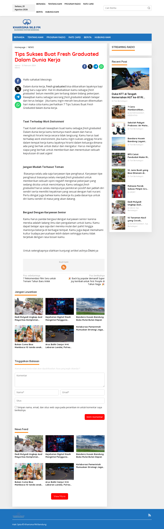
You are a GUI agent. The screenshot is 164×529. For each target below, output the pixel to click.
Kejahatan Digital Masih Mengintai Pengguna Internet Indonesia (58, 318)
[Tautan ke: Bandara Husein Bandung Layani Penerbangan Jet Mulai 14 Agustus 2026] (118, 143)
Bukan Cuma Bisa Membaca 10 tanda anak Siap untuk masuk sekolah (28, 346)
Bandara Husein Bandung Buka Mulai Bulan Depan (90, 318)
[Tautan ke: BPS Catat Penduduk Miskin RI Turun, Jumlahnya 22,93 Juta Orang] (118, 159)
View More (60, 496)
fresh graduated (56, 86)
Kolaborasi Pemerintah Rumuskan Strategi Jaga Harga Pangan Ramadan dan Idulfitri (89, 328)
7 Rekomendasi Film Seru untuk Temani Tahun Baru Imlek (39, 278)
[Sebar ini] (84, 66)
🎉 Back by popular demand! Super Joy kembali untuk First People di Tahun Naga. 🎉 (86, 280)
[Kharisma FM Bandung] (27, 24)
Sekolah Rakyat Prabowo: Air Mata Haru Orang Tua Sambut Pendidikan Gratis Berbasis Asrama (138, 124)
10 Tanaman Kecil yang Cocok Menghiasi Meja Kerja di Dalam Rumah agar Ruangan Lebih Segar (137, 219)
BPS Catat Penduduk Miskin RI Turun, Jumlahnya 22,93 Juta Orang (138, 156)
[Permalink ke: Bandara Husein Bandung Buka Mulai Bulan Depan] (90, 306)
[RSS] (63, 267)
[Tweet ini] (90, 66)
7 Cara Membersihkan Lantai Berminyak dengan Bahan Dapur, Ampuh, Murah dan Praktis (137, 108)
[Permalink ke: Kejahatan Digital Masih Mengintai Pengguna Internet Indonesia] (59, 306)
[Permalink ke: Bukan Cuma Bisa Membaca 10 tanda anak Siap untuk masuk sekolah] (29, 333)
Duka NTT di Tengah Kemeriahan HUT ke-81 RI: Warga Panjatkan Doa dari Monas (128, 95)
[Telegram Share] (95, 66)
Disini (91, 250)
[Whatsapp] (101, 66)
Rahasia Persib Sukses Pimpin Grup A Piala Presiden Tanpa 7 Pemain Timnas (138, 187)
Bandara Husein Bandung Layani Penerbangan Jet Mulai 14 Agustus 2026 (137, 140)
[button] (149, 8)
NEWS (17, 68)
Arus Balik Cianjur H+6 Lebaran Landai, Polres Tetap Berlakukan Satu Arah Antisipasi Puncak (57, 346)
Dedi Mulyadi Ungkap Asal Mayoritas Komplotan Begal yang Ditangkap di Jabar (28, 318)
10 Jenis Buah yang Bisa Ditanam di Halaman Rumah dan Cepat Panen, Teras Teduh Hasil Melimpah (138, 171)
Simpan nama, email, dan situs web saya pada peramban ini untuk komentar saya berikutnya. (58, 409)
